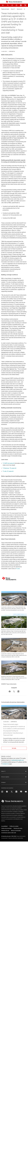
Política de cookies (13, 826)
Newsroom (19, 9)
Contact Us (6, 764)
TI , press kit (9, 468)
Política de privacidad (6, 828)
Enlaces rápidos (5, 776)
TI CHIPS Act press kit (9, 463)
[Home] (14, 2)
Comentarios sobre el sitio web (8, 832)
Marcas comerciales (16, 830)
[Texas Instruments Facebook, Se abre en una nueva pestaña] (7, 792)
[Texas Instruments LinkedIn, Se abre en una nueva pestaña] (16, 792)
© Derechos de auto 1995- (8, 836)
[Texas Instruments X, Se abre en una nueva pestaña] (12, 792)
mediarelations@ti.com (17, 760)
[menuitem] (8, 5)
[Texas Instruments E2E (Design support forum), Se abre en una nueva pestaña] (21, 792)
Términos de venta (17, 828)
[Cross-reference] (12, 5)
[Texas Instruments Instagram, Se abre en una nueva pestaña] (2, 792)
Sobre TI (3, 771)
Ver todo (14, 748)
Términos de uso (5, 830)
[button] (3, 5)
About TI (13, 9)
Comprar (3, 782)
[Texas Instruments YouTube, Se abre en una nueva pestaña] (26, 792)
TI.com (18, 568)
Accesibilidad (4, 826)
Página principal (5, 9)
